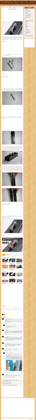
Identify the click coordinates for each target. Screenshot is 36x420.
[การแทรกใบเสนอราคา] (14, 309)
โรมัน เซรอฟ (7, 336)
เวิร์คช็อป (26, 24)
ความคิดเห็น (32, 2)
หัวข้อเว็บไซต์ (29, 7)
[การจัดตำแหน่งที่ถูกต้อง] (9, 309)
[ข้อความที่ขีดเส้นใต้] (4, 309)
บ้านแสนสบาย (26, 26)
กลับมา (4, 254)
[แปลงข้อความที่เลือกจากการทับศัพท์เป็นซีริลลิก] (16, 309)
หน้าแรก (16, 2)
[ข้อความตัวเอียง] (3, 309)
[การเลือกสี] (12, 309)
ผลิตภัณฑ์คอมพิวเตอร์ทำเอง (28, 15)
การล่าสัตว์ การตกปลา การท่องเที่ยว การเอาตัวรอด (29, 21)
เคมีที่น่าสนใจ (26, 12)
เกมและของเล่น (27, 29)
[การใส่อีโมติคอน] (11, 309)
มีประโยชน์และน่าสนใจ (27, 17)
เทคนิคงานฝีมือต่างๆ (27, 32)
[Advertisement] (12, 15)
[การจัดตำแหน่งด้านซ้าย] (7, 309)
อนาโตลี (7, 330)
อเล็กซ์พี (8, 325)
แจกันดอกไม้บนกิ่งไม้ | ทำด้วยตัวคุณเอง (6, 383)
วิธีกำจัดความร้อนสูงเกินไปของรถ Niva (6, 381)
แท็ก (27, 2)
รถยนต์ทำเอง (26, 9)
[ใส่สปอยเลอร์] (17, 309)
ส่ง (4, 314)
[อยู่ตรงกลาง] (8, 309)
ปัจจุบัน (26, 34)
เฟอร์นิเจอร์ (26, 27)
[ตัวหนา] (2, 309)
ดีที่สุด (21, 2)
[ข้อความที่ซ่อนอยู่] (13, 309)
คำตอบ (6, 334)
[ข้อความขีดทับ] (6, 309)
